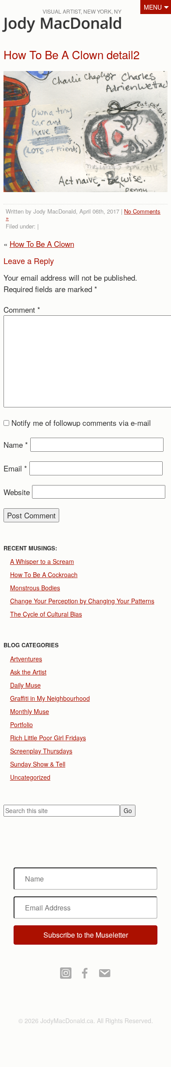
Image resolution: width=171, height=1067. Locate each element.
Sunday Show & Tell (37, 764)
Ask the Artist (28, 671)
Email (15, 468)
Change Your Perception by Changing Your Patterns (82, 600)
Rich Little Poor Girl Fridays (48, 737)
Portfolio (21, 724)
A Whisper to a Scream (42, 561)
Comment (22, 309)
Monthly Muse (29, 711)
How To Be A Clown (42, 243)
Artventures (26, 658)
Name (16, 444)
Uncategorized (30, 777)
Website (17, 491)
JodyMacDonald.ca (74, 26)
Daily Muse (25, 685)
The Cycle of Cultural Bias (46, 614)
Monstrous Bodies (35, 587)
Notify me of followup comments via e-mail (81, 422)
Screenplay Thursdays (41, 750)
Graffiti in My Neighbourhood (50, 698)
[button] (86, 935)
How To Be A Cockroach (44, 574)
